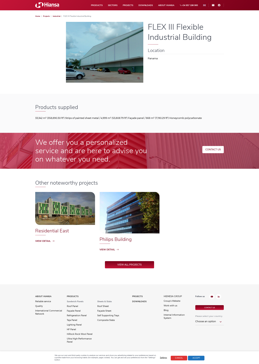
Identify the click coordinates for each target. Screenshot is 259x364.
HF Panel (71, 329)
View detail (43, 241)
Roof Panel (72, 306)
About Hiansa (166, 5)
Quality (39, 306)
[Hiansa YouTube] (211, 297)
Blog (166, 310)
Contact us (213, 149)
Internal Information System (174, 316)
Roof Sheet (103, 306)
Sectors (113, 5)
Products (97, 5)
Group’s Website (172, 301)
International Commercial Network (48, 312)
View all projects (129, 264)
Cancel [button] (179, 358)
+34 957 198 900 (190, 5)
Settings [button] (163, 358)
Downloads (145, 5)
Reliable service (43, 301)
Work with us (170, 305)
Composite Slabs (106, 320)
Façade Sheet (104, 310)
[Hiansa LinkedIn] (218, 297)
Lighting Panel (74, 324)
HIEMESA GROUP (173, 296)
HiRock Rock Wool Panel (79, 334)
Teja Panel (72, 320)
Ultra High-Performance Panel (79, 340)
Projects (128, 5)
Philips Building (116, 239)
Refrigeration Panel (77, 315)
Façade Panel (74, 310)
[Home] (47, 5)
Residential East (52, 231)
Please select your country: (209, 316)
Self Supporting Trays (108, 315)
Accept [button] (196, 358)
